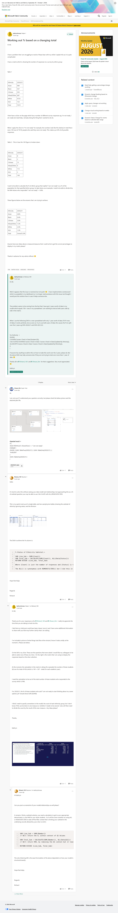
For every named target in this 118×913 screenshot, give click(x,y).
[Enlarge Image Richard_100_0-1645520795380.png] (28, 521)
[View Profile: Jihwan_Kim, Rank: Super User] (11, 389)
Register (104, 16)
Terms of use (101, 905)
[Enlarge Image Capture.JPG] (43, 754)
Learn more (77, 25)
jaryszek (94, 113)
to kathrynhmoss (37, 790)
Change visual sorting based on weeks (97, 110)
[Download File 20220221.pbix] (21, 466)
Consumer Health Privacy (29, 909)
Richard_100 (24, 362)
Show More (19, 894)
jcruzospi (94, 106)
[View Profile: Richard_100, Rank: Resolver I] (11, 478)
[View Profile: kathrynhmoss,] (11, 278)
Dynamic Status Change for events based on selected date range (96, 119)
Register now (6, 10)
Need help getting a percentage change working (97, 86)
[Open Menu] (111, 21)
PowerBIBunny (98, 89)
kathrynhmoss (17, 33)
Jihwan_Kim (36, 362)
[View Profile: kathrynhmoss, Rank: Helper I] (9, 34)
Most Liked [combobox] (72, 382)
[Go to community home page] (16, 16)
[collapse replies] (6, 388)
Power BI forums (25, 21)
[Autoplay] (92, 72)
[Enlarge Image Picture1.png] (42, 420)
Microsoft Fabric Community (12, 21)
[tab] (95, 72)
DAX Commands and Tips (37, 21)
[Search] (99, 16)
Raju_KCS (96, 98)
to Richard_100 (27, 277)
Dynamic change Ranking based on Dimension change (96, 95)
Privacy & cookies (91, 905)
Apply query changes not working (95, 103)
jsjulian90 (96, 122)
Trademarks (109, 905)
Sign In (110, 16)
